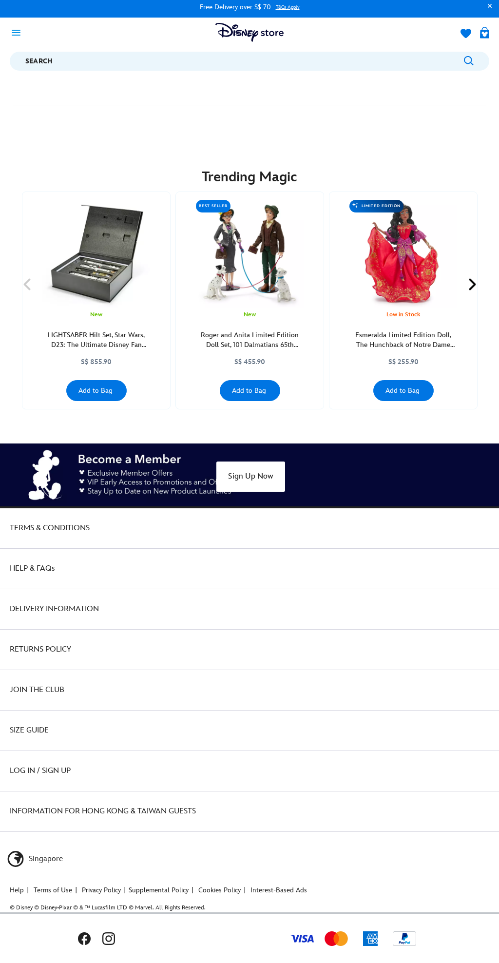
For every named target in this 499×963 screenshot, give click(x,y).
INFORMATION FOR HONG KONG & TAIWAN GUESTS (103, 811)
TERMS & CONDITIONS (50, 528)
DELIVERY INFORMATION (54, 609)
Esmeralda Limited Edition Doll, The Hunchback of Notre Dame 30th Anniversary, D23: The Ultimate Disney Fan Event (403, 340)
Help (17, 890)
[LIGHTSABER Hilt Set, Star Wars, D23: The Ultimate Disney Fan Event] (96, 254)
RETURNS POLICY (40, 649)
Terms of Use (53, 890)
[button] (487, 10)
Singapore (45, 859)
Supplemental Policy (159, 890)
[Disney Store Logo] (249, 32)
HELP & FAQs (32, 568)
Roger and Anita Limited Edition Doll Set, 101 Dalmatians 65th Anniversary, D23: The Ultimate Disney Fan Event (250, 340)
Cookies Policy (219, 890)
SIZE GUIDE (29, 730)
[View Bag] (484, 33)
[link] (26, 284)
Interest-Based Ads (278, 890)
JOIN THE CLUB (37, 689)
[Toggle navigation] (19, 32)
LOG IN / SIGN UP (40, 770)
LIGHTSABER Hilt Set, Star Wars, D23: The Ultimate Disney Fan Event (96, 340)
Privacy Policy (101, 890)
